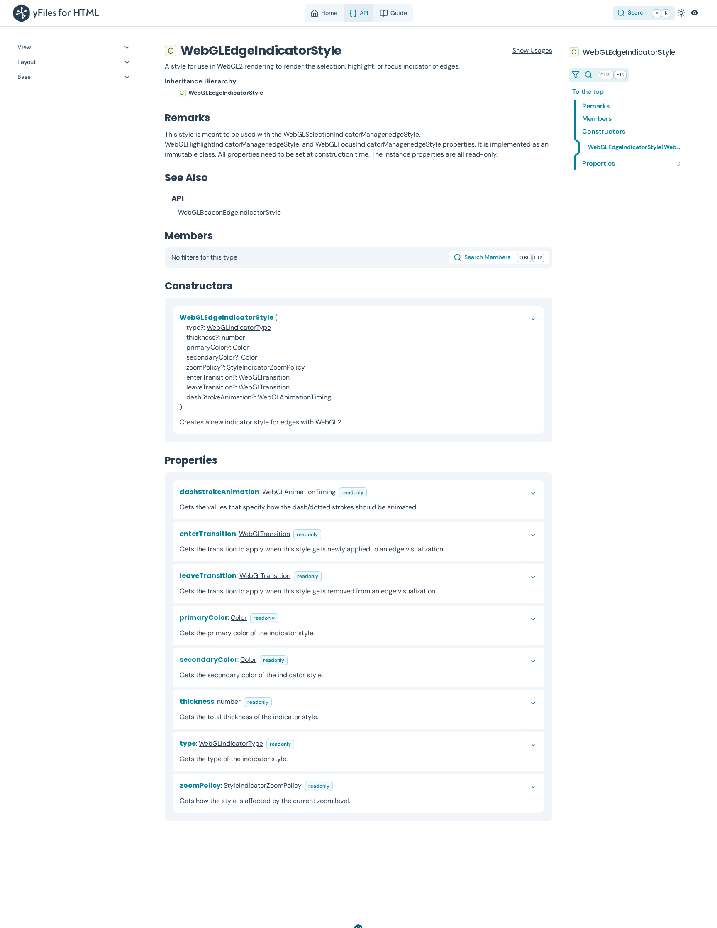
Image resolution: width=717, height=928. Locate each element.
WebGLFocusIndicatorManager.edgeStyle (378, 144)
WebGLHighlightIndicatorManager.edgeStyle (232, 144)
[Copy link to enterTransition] (327, 533)
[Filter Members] (575, 75)
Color (241, 347)
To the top (588, 91)
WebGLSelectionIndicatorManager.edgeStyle (351, 134)
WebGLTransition (264, 377)
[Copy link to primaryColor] (284, 617)
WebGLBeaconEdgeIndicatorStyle (229, 212)
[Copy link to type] (301, 743)
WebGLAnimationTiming (294, 397)
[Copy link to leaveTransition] (328, 575)
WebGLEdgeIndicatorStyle (225, 92)
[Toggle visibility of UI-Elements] (694, 13)
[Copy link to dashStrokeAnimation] (373, 491)
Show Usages (532, 50)
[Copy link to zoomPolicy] (339, 785)
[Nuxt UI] (57, 13)
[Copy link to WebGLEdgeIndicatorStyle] (349, 50)
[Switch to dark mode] (681, 13)
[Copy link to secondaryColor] (294, 659)
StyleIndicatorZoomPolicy (266, 367)
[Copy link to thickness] (278, 701)
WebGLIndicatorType (239, 327)
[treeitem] (358, 93)
